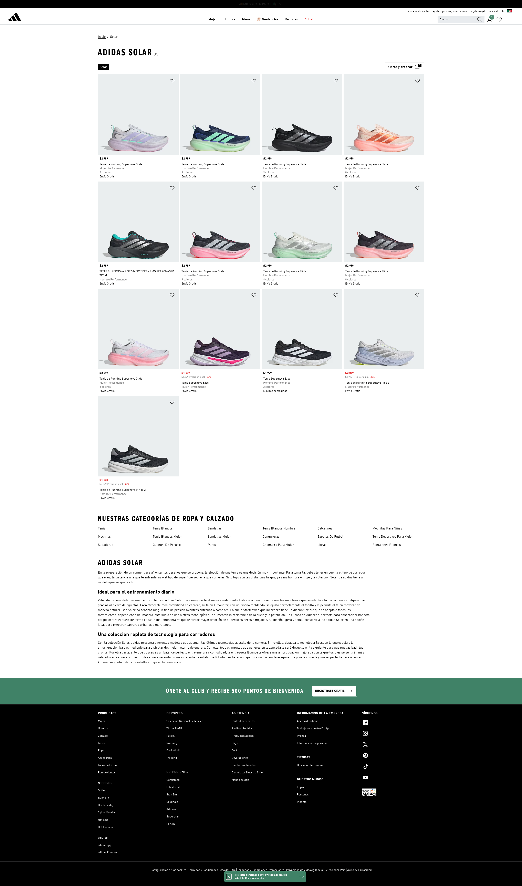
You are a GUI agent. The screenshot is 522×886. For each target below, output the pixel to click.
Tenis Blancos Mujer (167, 536)
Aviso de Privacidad (359, 870)
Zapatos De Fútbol (330, 536)
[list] (241, 67)
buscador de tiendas (418, 11)
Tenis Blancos (163, 528)
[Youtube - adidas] (393, 778)
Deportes (291, 19)
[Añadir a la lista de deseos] (172, 81)
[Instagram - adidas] (393, 734)
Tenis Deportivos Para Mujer (393, 536)
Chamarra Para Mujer (278, 545)
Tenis (101, 528)
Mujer (212, 19)
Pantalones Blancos (387, 545)
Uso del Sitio (228, 870)
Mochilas (104, 536)
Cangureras (271, 536)
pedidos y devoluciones (454, 11)
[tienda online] (14, 17)
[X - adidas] (393, 745)
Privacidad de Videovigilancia (304, 870)
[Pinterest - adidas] (393, 756)
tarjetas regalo (478, 11)
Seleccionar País (335, 870)
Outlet (309, 19)
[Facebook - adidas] (393, 723)
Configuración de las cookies (168, 870)
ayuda (436, 11)
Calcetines (324, 528)
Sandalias (215, 528)
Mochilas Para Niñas (387, 528)
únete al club (496, 11)
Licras (321, 545)
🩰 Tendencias (267, 19)
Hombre (229, 19)
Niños (246, 19)
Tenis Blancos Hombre (279, 528)
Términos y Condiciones (203, 870)
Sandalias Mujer (219, 536)
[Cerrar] (228, 876)
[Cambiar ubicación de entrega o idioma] (509, 11)
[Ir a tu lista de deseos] (499, 19)
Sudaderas (105, 545)
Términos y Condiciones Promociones (260, 870)
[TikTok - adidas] (393, 767)
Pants (212, 545)
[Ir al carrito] (509, 19)
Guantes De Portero (167, 545)
